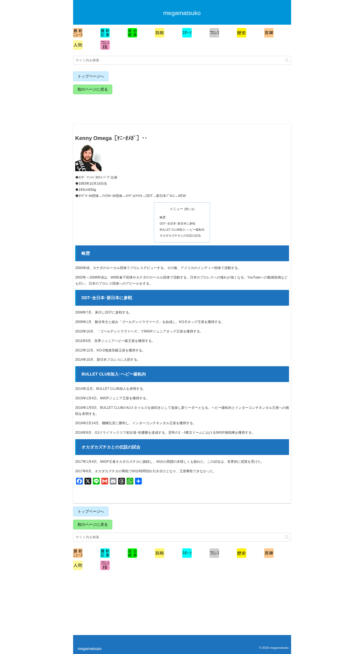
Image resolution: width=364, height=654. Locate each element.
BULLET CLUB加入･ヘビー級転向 (182, 229)
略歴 (163, 217)
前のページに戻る (93, 89)
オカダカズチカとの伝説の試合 (180, 235)
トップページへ (91, 76)
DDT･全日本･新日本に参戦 (177, 223)
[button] (286, 60)
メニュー (176, 209)
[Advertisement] (110, 107)
